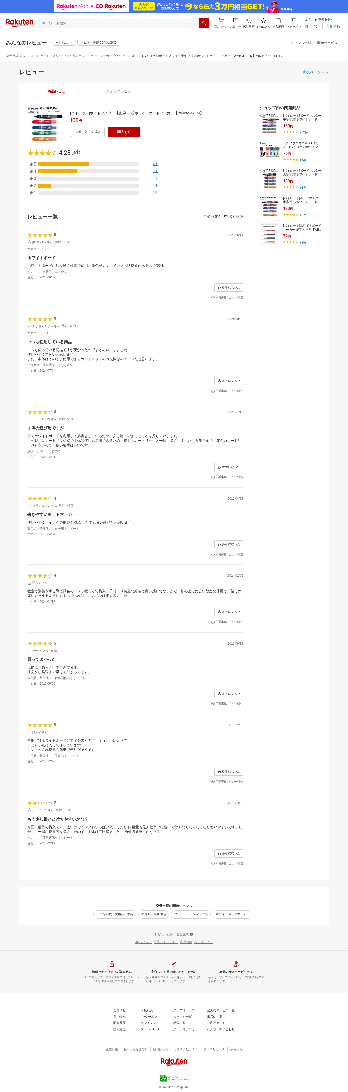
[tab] (58, 91)
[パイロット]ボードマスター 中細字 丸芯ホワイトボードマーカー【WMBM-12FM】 (80, 56)
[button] (235, 23)
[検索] (204, 23)
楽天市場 (12, 56)
